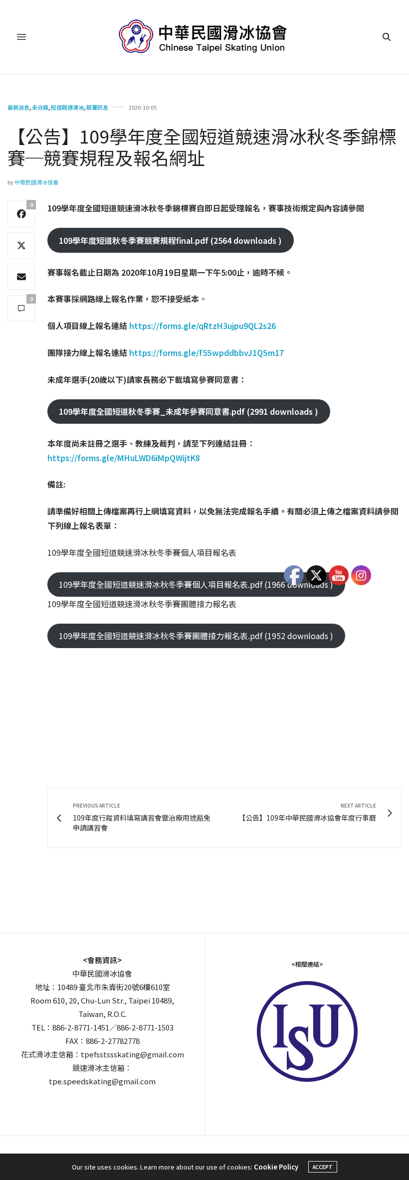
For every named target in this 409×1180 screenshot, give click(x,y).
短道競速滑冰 (67, 107)
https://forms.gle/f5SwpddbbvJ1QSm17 (206, 352)
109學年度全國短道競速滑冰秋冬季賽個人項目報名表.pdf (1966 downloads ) (196, 584)
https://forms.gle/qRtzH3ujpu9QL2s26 (202, 326)
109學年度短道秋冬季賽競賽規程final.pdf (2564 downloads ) (170, 240)
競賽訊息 (97, 107)
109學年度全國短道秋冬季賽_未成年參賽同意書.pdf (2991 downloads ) (188, 411)
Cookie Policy (276, 1167)
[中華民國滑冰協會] (205, 37)
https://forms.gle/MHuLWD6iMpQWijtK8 (123, 458)
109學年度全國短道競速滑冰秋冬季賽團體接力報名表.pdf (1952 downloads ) (196, 636)
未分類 (40, 107)
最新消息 (18, 107)
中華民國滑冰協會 (36, 182)
